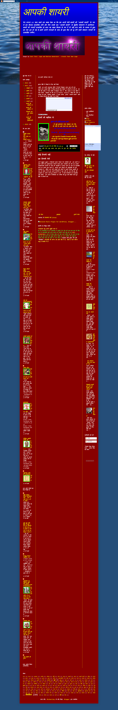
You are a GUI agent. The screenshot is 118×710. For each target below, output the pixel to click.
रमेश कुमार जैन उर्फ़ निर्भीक (90, 167)
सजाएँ (72, 692)
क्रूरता (48, 680)
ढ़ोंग (49, 683)
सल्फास (83, 692)
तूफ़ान (71, 683)
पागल (79, 685)
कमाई (83, 678)
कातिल (94, 678)
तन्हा (56, 148)
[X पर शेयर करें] (73, 146)
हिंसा (65, 695)
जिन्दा (67, 682)
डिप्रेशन (29, 683)
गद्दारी (71, 680)
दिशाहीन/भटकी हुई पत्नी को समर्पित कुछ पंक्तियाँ (90, 387)
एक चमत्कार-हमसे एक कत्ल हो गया (90, 362)
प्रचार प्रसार (39, 687)
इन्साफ (37, 678)
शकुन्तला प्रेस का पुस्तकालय (26, 473)
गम (75, 680)
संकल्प (61, 692)
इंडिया (89, 676)
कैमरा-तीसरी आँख (26, 269)
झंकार (86, 682)
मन (37, 689)
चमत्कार (85, 680)
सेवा (40, 695)
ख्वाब (65, 680)
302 (24, 676)
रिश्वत (37, 691)
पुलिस (89, 685)
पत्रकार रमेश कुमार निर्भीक (89, 145)
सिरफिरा (74, 148)
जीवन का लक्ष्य (74, 682)
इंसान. (26, 678)
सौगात (45, 695)
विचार (63, 691)
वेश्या (73, 691)
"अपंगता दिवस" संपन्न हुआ (27, 207)
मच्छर (32, 689)
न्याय (53, 685)
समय (77, 692)
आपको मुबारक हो (27, 336)
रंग (84, 689)
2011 (27, 85)
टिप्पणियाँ (89, 441)
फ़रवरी (28, 98)
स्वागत (40, 150)
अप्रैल (28, 93)
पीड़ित (84, 685)
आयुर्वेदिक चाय (26, 557)
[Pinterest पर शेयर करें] (76, 146)
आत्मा (75, 676)
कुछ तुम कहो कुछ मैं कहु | (27, 523)
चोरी (23, 682)
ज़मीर (56, 682)
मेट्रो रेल (55, 689)
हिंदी (60, 695)
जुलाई (28, 91)
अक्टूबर (28, 88)
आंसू (64, 676)
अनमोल (42, 676)
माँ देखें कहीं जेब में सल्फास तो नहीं (90, 232)
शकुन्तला (79, 691)
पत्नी (69, 685)
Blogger (67, 699)
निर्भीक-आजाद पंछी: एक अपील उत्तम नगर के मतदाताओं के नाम (27, 274)
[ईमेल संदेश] (67, 146)
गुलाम (80, 680)
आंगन (59, 676)
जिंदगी (61, 682)
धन (48, 685)
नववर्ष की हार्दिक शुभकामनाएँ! (29, 119)
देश (33, 685)
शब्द (94, 691)
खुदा (49, 148)
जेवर (81, 682)
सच (66, 692)
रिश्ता (31, 691)
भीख (94, 687)
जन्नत (40, 682)
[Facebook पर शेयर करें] (75, 146)
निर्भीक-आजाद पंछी (26, 134)
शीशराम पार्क (48, 692)
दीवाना (86, 683)
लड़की (47, 691)
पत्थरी (64, 685)
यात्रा (79, 689)
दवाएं (76, 683)
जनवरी (28, 101)
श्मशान (56, 692)
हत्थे (55, 695)
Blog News (27, 556)
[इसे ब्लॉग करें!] (72, 146)
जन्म (45, 682)
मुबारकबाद (25, 402)
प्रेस (51, 687)
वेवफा (68, 691)
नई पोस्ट (41, 214)
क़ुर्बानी (38, 680)
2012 (27, 83)
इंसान (94, 676)
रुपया (42, 691)
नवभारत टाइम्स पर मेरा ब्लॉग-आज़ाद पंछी (27, 204)
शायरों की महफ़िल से (29, 108)
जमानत (50, 682)
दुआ (91, 683)
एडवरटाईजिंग (60, 678)
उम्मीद (54, 678)
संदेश (88, 438)
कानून (26, 680)
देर (62, 148)
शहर (37, 692)
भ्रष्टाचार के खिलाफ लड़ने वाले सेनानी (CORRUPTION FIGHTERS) (27, 583)
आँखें (43, 148)
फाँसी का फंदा (68, 687)
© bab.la (86, 144)
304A (29, 676)
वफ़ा (57, 691)
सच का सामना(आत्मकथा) (27, 301)
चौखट (29, 682)
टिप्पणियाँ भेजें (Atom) (50, 217)
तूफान (65, 683)
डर (23, 683)
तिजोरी (60, 683)
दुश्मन (59, 148)
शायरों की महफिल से (29, 104)
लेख (53, 691)
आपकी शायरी (45, 11)
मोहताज (68, 689)
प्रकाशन (32, 687)
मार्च (27, 96)
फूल (65, 148)
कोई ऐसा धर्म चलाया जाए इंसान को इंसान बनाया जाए (90, 184)
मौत (67, 148)
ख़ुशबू (60, 680)
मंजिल (27, 689)
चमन (92, 680)
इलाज (43, 678)
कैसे (46, 148)
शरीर (32, 692)
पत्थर (58, 685)
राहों (70, 148)
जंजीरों (34, 682)
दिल (81, 683)
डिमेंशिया (35, 683)
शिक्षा (42, 692)
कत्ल (78, 678)
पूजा (94, 685)
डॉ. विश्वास (42, 683)
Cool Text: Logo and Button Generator (44, 56)
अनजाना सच (26, 620)
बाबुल (85, 687)
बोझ (89, 687)
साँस (88, 692)
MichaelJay (51, 699)
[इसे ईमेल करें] (70, 146)
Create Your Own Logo (69, 56)
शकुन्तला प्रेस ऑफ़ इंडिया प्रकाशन (26, 166)
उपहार (48, 678)
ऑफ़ (67, 678)
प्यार (26, 687)
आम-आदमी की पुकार (27, 657)
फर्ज (61, 687)
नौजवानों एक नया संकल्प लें (29, 113)
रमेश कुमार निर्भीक (26, 232)
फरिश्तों (56, 687)
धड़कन (43, 685)
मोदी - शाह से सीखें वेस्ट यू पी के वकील (27, 499)
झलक (52, 148)
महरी (42, 689)
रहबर (94, 689)
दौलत (38, 685)
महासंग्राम (48, 689)
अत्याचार (35, 676)
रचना (89, 689)
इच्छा (32, 678)
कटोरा (72, 678)
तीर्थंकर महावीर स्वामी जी (27, 439)
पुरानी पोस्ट (76, 214)
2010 (27, 124)
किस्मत (32, 680)
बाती (80, 687)
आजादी (69, 676)
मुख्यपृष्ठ (58, 214)
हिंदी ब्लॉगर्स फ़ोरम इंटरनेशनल (27, 495)
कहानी (88, 678)
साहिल (94, 692)
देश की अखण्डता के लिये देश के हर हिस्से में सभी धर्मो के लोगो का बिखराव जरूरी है (27, 529)
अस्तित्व (48, 676)
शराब (26, 692)
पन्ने (73, 685)
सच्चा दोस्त (26, 367)
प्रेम (46, 687)
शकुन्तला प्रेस (87, 691)
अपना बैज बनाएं (87, 149)
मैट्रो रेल (62, 689)
